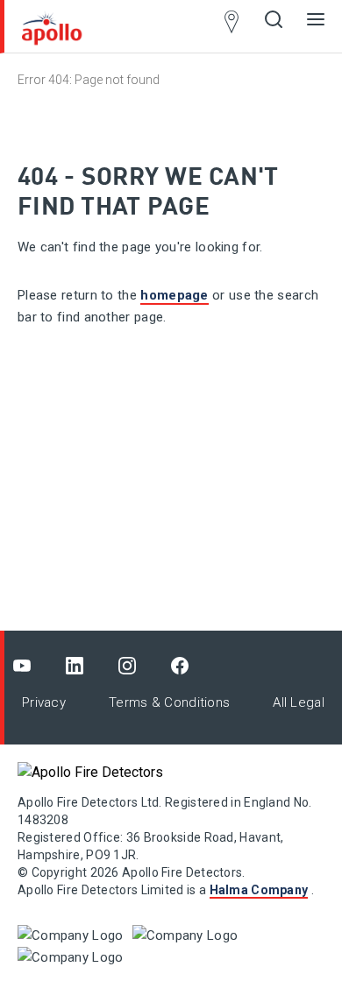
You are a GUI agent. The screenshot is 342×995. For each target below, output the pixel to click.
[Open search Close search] (273, 26)
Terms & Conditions (169, 702)
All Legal (298, 702)
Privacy (44, 702)
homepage (174, 295)
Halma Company (259, 890)
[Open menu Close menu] (315, 26)
